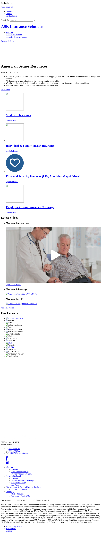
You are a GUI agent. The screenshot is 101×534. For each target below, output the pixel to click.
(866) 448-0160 (7, 7)
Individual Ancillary (18, 483)
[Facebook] (7, 459)
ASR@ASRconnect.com (18, 453)
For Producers (11, 16)
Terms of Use (11, 529)
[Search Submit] (34, 20)
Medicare (9, 32)
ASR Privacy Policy (14, 526)
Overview (15, 469)
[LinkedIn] (7, 463)
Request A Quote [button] (7, 41)
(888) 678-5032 (14, 451)
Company (10, 11)
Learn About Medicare (19, 472)
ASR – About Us (17, 494)
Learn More (5, 90)
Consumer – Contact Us (20, 496)
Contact (9, 14)
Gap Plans (15, 485)
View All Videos (7, 308)
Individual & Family (14, 35)
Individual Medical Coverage (22, 480)
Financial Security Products (16, 37)
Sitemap (9, 531)
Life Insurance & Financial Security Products (23, 487)
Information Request (19, 489)
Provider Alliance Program (21, 474)
